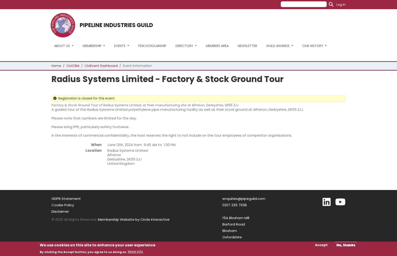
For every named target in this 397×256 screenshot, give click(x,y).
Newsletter (247, 46)
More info (135, 251)
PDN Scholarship (152, 46)
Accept (321, 245)
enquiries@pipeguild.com (243, 198)
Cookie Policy (62, 205)
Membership (92, 46)
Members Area (217, 46)
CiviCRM (72, 65)
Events (120, 46)
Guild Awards (278, 46)
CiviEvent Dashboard (101, 65)
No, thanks (345, 245)
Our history (313, 46)
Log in (341, 4)
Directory (185, 46)
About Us (62, 46)
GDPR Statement (66, 198)
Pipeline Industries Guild (116, 25)
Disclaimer (60, 211)
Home (56, 65)
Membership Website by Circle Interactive (134, 219)
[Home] (65, 25)
